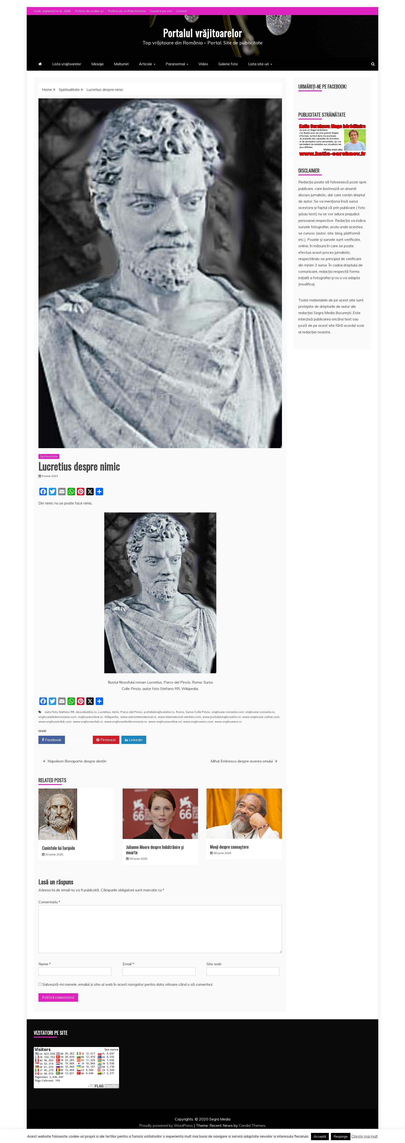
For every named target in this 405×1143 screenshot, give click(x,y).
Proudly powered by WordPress (166, 1125)
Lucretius (104, 712)
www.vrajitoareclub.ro (88, 721)
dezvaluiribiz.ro (86, 712)
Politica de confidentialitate (127, 11)
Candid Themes (252, 1125)
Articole (145, 64)
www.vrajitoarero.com (198, 721)
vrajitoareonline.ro (90, 717)
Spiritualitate (49, 456)
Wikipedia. (111, 717)
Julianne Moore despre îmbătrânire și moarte (155, 849)
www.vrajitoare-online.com (260, 717)
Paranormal (175, 64)
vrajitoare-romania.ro (260, 712)
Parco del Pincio (131, 712)
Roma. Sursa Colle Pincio (193, 712)
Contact (181, 11)
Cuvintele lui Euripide (58, 848)
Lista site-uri (258, 64)
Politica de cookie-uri (89, 11)
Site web (213, 964)
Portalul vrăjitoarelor (202, 32)
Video (203, 64)
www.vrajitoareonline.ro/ (165, 721)
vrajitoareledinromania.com (57, 717)
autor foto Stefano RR (59, 712)
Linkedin (135, 739)
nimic (115, 712)
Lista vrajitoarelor (66, 64)
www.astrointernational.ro (138, 717)
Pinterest (107, 739)
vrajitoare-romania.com (228, 712)
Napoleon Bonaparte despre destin (77, 761)
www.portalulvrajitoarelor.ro (221, 717)
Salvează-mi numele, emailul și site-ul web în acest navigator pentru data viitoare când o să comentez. (127, 984)
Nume (44, 964)
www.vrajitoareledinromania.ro (125, 721)
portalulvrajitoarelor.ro (159, 712)
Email (128, 964)
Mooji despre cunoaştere (229, 847)
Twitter (80, 739)
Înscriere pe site (161, 11)
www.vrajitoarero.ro (228, 721)
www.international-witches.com (179, 717)
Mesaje (97, 64)
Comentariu (49, 902)
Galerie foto (228, 64)
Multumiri (121, 64)
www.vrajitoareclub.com (54, 721)
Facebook (52, 739)
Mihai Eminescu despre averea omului (242, 761)
